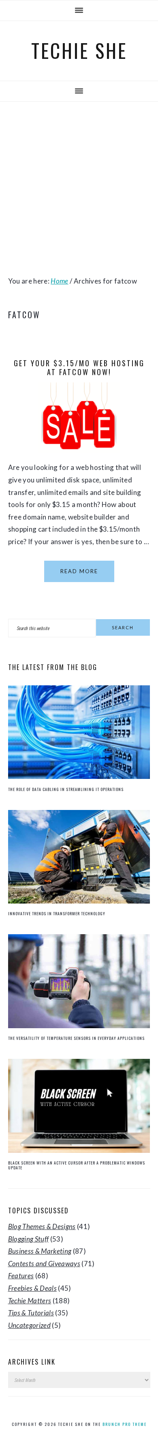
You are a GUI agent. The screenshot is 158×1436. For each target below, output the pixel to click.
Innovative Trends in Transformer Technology (56, 913)
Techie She (79, 50)
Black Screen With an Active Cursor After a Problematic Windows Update (76, 1165)
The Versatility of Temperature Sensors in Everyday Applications (76, 1038)
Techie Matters (29, 1300)
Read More (79, 571)
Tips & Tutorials (31, 1313)
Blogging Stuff (28, 1239)
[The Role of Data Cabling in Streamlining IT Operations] (79, 776)
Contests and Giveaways (44, 1263)
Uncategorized (29, 1325)
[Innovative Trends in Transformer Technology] (79, 901)
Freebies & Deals (32, 1288)
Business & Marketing (40, 1251)
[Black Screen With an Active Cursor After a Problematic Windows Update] (79, 1150)
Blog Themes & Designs (42, 1226)
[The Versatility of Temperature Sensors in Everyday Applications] (79, 1025)
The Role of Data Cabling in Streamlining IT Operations (66, 789)
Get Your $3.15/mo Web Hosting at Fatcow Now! (79, 367)
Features (21, 1275)
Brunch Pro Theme (124, 1424)
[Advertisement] (79, 188)
